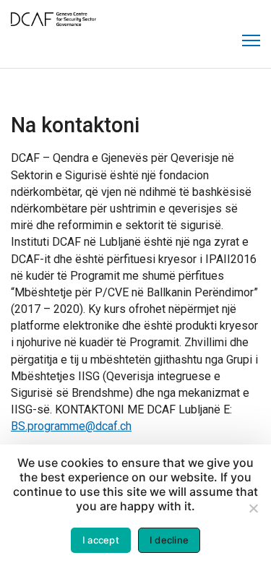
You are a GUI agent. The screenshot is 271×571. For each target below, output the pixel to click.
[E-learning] (53, 23)
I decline (169, 540)
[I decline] (253, 508)
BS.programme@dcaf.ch (71, 426)
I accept (100, 540)
